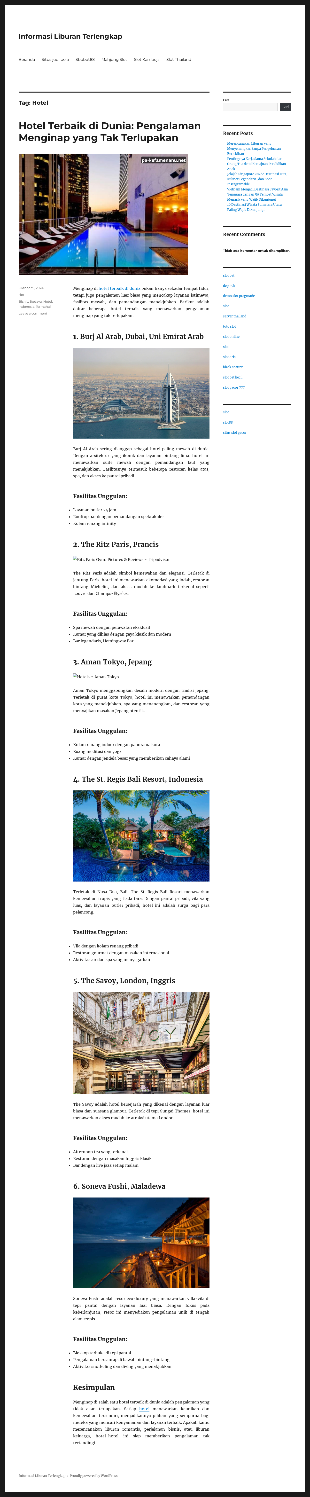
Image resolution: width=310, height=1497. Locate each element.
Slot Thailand (178, 59)
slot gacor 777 (234, 388)
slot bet (228, 276)
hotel (144, 1408)
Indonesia (26, 306)
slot (21, 295)
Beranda (27, 59)
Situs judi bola (55, 59)
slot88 (228, 422)
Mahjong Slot (114, 59)
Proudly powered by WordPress (94, 1476)
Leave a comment (33, 313)
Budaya (36, 301)
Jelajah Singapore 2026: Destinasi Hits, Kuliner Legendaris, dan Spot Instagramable (257, 179)
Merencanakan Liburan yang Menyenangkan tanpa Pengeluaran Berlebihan (254, 149)
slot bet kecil (232, 377)
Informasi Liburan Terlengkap (70, 36)
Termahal (43, 306)
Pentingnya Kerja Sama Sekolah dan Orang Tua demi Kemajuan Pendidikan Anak (256, 164)
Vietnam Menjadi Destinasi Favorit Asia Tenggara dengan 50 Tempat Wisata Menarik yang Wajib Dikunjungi (257, 194)
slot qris (229, 357)
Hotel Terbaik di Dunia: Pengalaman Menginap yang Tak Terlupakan (110, 131)
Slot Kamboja (147, 59)
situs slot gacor (235, 433)
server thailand (234, 316)
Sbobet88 (85, 59)
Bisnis (23, 301)
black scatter (233, 367)
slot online (231, 337)
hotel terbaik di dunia (119, 288)
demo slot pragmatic (239, 296)
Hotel (47, 301)
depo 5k (229, 286)
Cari (226, 100)
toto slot (229, 326)
